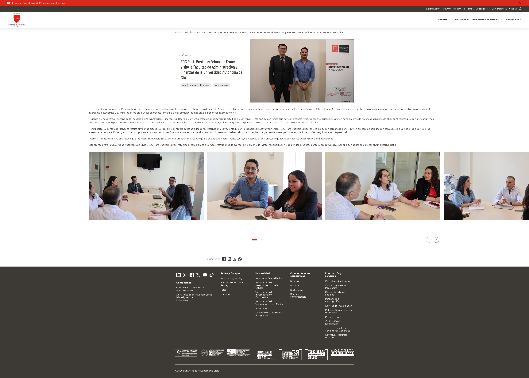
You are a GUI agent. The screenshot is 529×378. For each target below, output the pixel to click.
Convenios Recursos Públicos (336, 336)
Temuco (225, 294)
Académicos (459, 9)
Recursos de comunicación (298, 295)
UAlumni (446, 9)
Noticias (513, 9)
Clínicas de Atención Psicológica (336, 286)
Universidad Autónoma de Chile (201, 370)
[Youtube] (205, 275)
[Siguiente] (436, 240)
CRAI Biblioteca (499, 9)
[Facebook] (192, 275)
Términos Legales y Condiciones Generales (337, 329)
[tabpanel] (146, 190)
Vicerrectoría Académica (268, 278)
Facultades (261, 308)
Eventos (294, 285)
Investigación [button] (512, 19)
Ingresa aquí (183, 300)
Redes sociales (298, 290)
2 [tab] (261, 239)
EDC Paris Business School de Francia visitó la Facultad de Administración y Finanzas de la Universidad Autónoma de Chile (269, 32)
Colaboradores (482, 9)
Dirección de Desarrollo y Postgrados (269, 314)
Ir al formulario (184, 290)
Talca (223, 289)
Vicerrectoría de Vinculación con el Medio (269, 302)
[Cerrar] (520, 3)
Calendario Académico (337, 281)
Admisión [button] (443, 19)
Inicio (178, 32)
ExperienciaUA (433, 9)
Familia (470, 9)
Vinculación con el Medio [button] (485, 19)
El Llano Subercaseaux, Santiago (233, 284)
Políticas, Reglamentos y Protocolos (338, 311)
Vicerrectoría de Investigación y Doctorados (264, 295)
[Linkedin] (178, 275)
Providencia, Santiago (232, 278)
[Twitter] (198, 275)
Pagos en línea (333, 317)
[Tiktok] (211, 275)
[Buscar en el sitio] (520, 8)
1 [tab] (254, 239)
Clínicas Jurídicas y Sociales (335, 293)
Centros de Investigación (338, 306)
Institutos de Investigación (332, 300)
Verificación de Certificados (333, 322)
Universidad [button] (460, 19)
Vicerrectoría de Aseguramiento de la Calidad (266, 285)
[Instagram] (185, 275)
